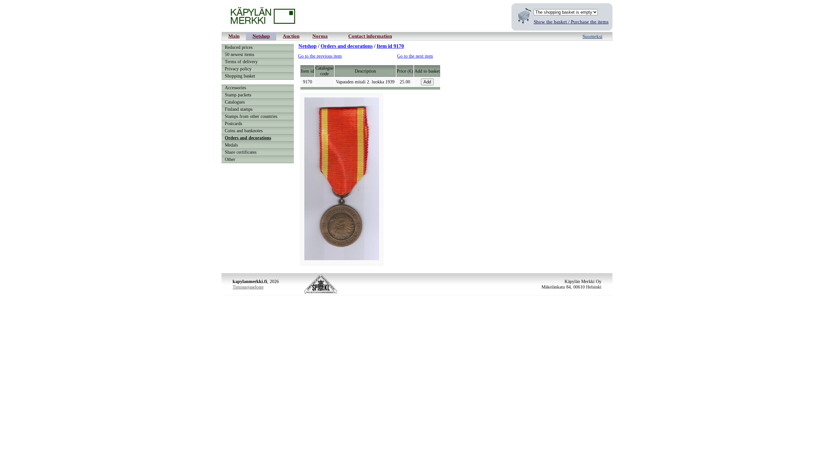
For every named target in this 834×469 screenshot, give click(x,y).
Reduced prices (238, 47)
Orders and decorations (248, 137)
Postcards (233, 123)
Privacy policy (238, 68)
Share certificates (240, 152)
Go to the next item (415, 56)
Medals (231, 145)
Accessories (235, 87)
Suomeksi (592, 36)
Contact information (370, 36)
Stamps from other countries (251, 116)
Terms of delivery (241, 61)
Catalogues (235, 102)
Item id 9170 (390, 46)
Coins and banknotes (244, 130)
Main (233, 36)
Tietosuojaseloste (248, 287)
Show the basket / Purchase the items (571, 21)
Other (230, 159)
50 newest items (239, 54)
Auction (291, 36)
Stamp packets (238, 94)
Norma (320, 36)
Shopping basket (240, 75)
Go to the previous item (320, 56)
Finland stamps (238, 109)
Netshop (261, 36)
